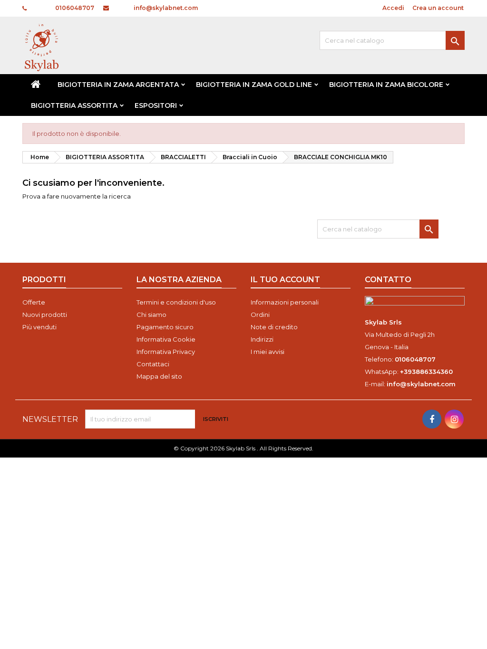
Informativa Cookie (165, 339)
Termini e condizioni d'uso (176, 302)
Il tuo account (285, 279)
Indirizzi (262, 339)
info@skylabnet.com (166, 7)
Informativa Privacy (165, 351)
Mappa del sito (159, 376)
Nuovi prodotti (44, 314)
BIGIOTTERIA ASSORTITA (74, 105)
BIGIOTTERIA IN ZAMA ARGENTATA (118, 84)
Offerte (33, 302)
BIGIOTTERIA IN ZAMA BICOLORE (386, 84)
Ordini (260, 314)
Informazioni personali (285, 302)
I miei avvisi (267, 351)
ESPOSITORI (156, 105)
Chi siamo (151, 314)
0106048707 (74, 7)
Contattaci (152, 364)
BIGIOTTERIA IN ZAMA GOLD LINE (254, 84)
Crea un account (438, 7)
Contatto (388, 279)
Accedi (393, 7)
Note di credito (274, 327)
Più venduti (39, 327)
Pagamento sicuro (165, 327)
